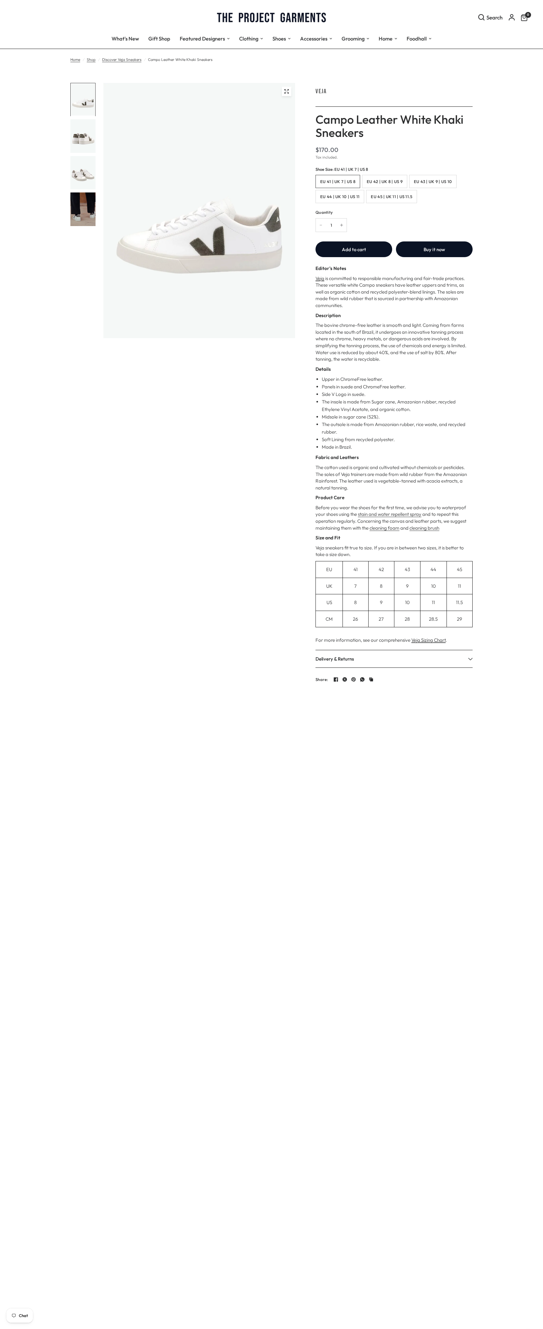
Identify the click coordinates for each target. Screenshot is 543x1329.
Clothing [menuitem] (248, 38)
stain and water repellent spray (389, 514)
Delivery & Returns (334, 659)
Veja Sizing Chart (428, 640)
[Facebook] (336, 679)
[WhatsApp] (362, 679)
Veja (321, 91)
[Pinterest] (353, 679)
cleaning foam (384, 528)
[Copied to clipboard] (371, 679)
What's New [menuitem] (125, 38)
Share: (321, 680)
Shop (91, 59)
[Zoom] (286, 91)
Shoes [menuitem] (279, 38)
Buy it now (434, 249)
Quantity (324, 212)
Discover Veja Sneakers (121, 59)
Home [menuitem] (385, 38)
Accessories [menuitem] (313, 38)
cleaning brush (424, 528)
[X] (344, 679)
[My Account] (512, 17)
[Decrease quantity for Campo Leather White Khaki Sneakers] (321, 225)
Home (75, 59)
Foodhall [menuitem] (417, 38)
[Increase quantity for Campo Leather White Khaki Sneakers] (342, 225)
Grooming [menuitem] (353, 38)
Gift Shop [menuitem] (159, 38)
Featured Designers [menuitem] (202, 38)
